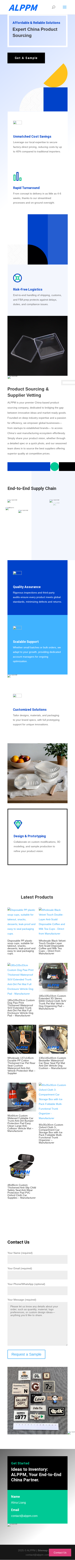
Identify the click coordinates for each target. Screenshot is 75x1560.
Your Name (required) (20, 1252)
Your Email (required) (19, 1268)
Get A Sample (26, 58)
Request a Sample (26, 1354)
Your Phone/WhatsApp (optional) (26, 1284)
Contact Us (60, 1552)
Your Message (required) (21, 1299)
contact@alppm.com (24, 1515)
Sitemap (43, 1550)
